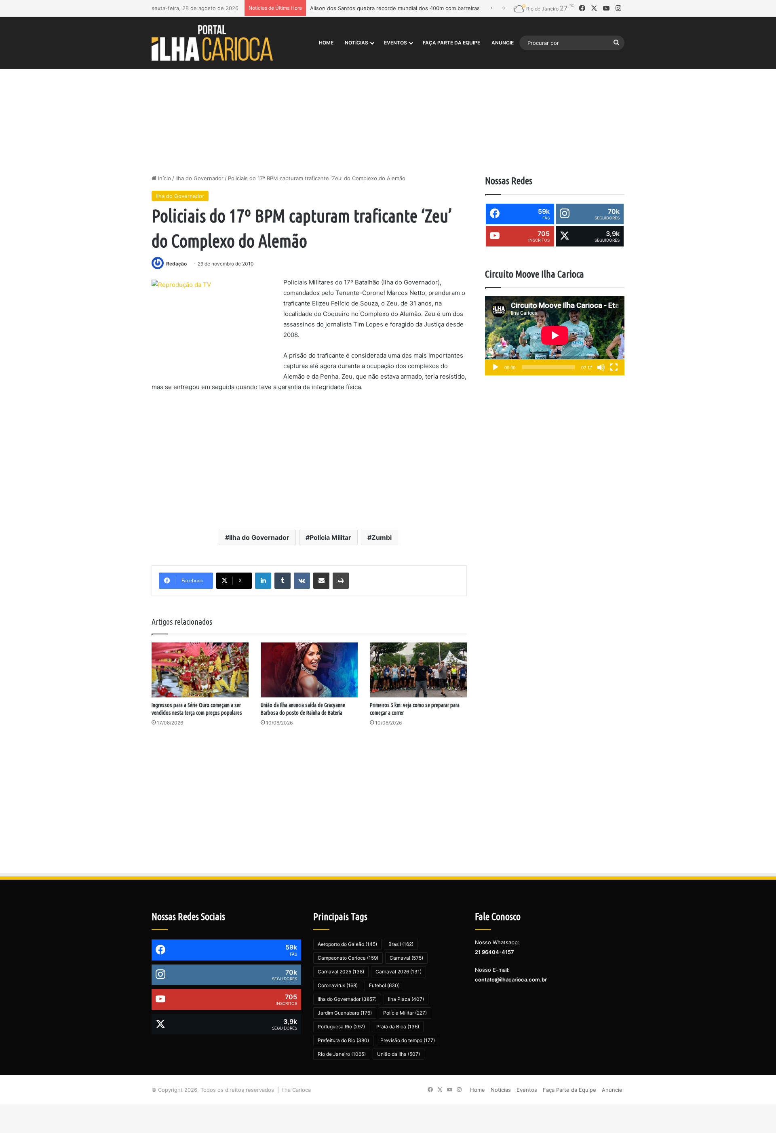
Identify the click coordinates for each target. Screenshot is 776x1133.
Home (326, 43)
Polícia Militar (330, 537)
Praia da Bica (397, 1026)
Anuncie (502, 43)
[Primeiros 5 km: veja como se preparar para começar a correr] (418, 669)
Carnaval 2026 (398, 972)
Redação (176, 264)
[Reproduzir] (495, 367)
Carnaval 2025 (341, 972)
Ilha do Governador (199, 178)
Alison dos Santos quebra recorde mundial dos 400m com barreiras (395, 8)
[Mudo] (601, 367)
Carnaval (406, 958)
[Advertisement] (388, 105)
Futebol (384, 985)
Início (163, 178)
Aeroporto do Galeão (347, 944)
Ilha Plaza (406, 999)
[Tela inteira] (614, 367)
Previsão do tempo (407, 1040)
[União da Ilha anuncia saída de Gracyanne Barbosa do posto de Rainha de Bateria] (309, 669)
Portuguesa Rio (341, 1026)
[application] (554, 336)
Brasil (400, 944)
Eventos (395, 43)
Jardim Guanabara (345, 1013)
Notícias (356, 43)
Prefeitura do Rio (343, 1040)
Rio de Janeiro (342, 1054)
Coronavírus (338, 985)
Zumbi (381, 537)
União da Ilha (398, 1054)
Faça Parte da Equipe (451, 43)
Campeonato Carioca (348, 958)
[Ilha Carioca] (212, 42)
